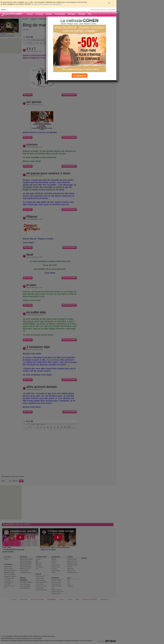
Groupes (49, 14)
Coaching (39, 14)
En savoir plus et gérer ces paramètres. (47, 4)
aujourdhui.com (12, 14)
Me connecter (102, 9)
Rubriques (71, 14)
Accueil (30, 14)
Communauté (60, 14)
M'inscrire (94, 9)
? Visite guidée (111, 9)
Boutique (81, 14)
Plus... (90, 14)
